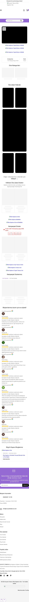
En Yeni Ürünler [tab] (13, 278)
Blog (1, 524)
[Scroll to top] (1, 600)
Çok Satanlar (3, 539)
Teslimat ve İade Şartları (5, 557)
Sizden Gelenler (3, 544)
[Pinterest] (11, 575)
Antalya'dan (10, 59)
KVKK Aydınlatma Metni (5, 559)
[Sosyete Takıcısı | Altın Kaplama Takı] (14, 10)
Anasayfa (2, 517)
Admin (15, 453)
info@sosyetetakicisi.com (10, 508)
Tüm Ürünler (3, 534)
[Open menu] (1, 10)
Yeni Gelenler (3, 537)
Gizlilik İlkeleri (3, 552)
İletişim (1, 526)
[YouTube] (7, 575)
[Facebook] (1, 575)
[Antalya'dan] (5, 59)
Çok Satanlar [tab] (5, 278)
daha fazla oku (6, 459)
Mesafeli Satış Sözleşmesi (6, 554)
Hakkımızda (3, 519)
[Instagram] (4, 575)
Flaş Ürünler (3, 542)
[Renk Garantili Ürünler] (21, 60)
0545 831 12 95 (7, 497)
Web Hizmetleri (23, 590)
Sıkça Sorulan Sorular (5, 521)
